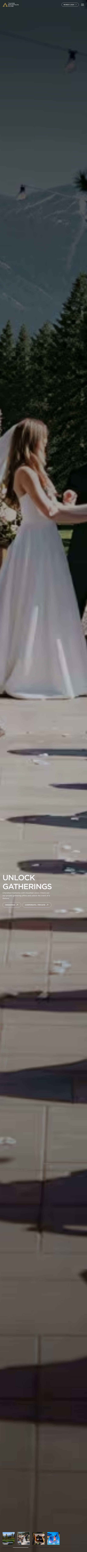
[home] (11, 5)
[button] (82, 5)
